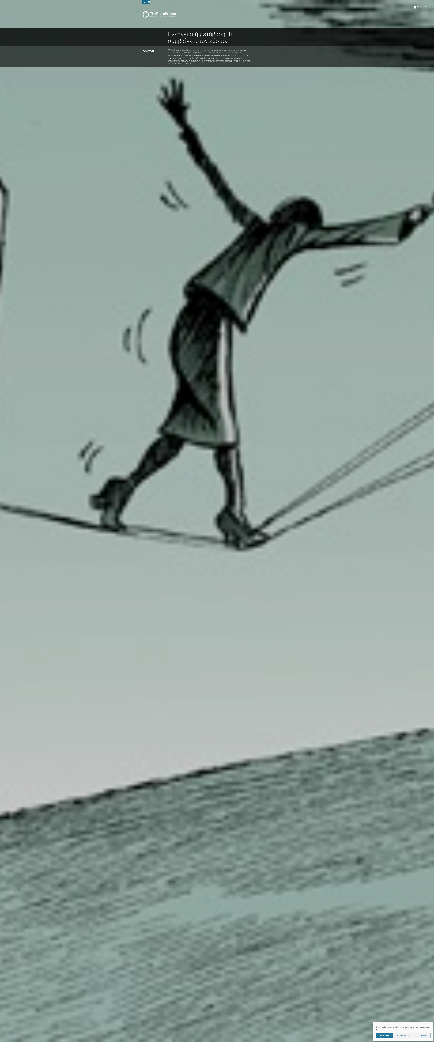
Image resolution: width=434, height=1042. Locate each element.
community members (166, 16)
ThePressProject (163, 13)
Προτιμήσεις (422, 1035)
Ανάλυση (148, 50)
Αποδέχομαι (384, 1035)
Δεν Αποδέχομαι (403, 1035)
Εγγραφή (428, 7)
